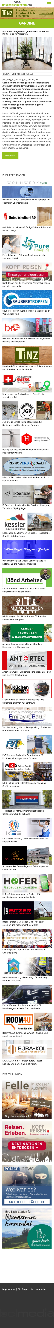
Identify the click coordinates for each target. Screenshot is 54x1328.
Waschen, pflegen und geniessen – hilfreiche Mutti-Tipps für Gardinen (25, 32)
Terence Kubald (25, 74)
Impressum (8, 1289)
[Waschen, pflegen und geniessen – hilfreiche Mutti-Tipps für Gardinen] (27, 53)
